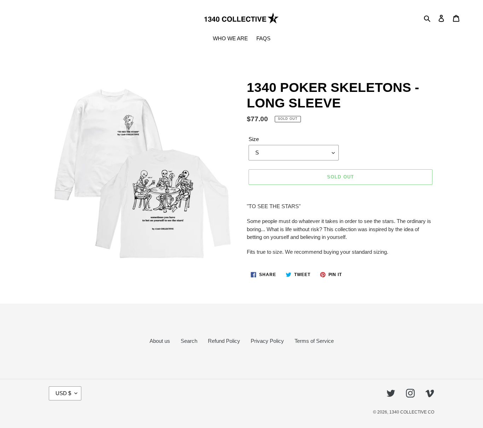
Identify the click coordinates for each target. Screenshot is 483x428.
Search (189, 341)
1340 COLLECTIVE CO (411, 412)
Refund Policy (224, 341)
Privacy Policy (267, 341)
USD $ (63, 393)
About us (160, 341)
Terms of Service (314, 341)
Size (254, 139)
